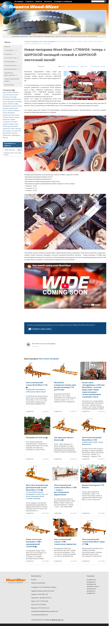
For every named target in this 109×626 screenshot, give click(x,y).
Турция (5, 124)
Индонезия (6, 133)
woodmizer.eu (91, 580)
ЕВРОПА (16, 92)
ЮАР (19, 131)
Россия (16, 117)
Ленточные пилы (11, 58)
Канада (5, 108)
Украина (11, 124)
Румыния (6, 119)
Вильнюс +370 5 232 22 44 (40, 608)
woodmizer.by (91, 584)
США (4, 95)
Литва (5, 113)
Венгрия (18, 99)
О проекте (29, 1)
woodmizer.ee (91, 589)
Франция (14, 126)
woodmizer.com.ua (93, 586)
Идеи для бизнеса (12, 69)
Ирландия (6, 106)
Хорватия (6, 128)
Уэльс (17, 124)
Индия (16, 104)
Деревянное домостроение (10, 74)
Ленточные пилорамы (47, 41)
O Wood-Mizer (10, 50)
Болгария (13, 97)
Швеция (18, 128)
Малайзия (11, 113)
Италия (19, 106)
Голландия (18, 101)
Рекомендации (10, 61)
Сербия (12, 119)
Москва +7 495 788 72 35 (39, 594)
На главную (18, 1)
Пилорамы (9, 54)
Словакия (6, 122)
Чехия (12, 128)
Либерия (16, 110)
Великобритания (8, 99)
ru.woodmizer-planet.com (39, 615)
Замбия (10, 104)
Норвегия (6, 115)
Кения (11, 108)
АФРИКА (9, 92)
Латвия (10, 110)
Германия (10, 101)
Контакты (48, 1)
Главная (27, 41)
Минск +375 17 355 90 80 (39, 601)
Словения (13, 122)
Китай (15, 108)
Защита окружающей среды (11, 80)
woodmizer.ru (91, 582)
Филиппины (7, 135)
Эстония (14, 131)
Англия (15, 95)
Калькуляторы (9, 85)
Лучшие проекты (11, 65)
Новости (38, 1)
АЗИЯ (4, 92)
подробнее (30, 411)
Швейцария (15, 135)
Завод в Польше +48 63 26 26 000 (42, 591)
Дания (5, 104)
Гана (4, 101)
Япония (5, 138)
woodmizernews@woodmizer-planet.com (44, 611)
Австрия (9, 95)
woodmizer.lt (91, 593)
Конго (5, 110)
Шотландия (7, 131)
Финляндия (7, 126)
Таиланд (14, 133)
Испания (13, 106)
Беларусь (6, 97)
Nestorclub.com (58, 620)
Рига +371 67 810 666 (38, 604)
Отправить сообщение (63, 1)
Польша (11, 117)
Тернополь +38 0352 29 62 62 (41, 598)
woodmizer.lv (91, 591)
